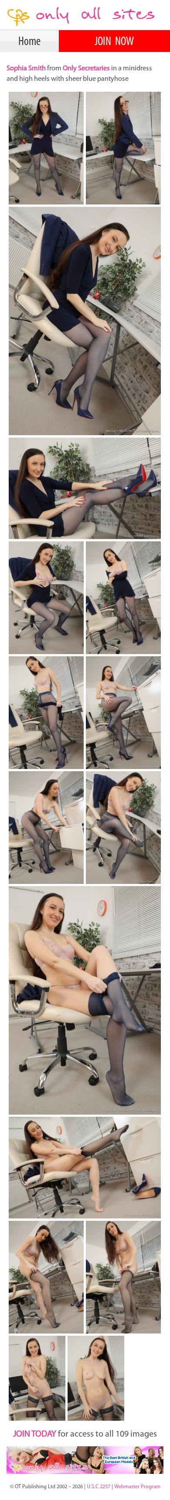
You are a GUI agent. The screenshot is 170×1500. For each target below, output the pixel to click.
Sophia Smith (27, 68)
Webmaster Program (137, 1487)
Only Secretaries (86, 68)
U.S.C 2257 (98, 1487)
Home (29, 42)
